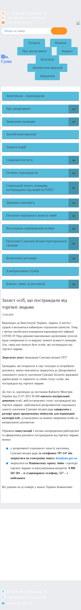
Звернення (47, 76)
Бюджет (67, 51)
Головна (34, 43)
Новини (60, 43)
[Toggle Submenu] (74, 109)
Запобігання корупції (47, 67)
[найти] (59, 31)
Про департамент (34, 51)
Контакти (47, 59)
